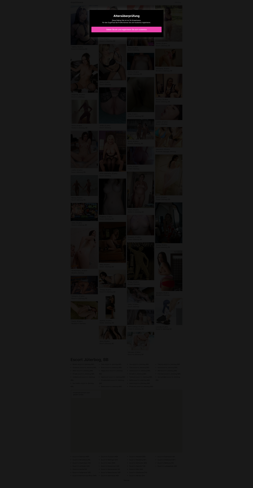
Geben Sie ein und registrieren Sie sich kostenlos (126, 29)
